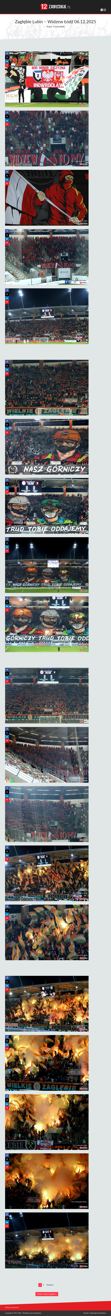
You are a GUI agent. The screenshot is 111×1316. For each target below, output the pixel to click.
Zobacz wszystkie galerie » (47, 1294)
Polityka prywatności (12, 1307)
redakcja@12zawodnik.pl (98, 1313)
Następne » (50, 1285)
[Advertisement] (46, 351)
